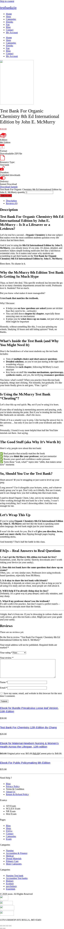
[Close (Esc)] (10, 925)
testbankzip (8, 7)
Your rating (6, 652)
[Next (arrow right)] (4, 928)
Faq (8, 24)
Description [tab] (11, 200)
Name (3, 682)
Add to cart (6, 195)
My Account (12, 32)
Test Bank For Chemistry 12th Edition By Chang (28, 727)
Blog (8, 27)
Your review (6, 658)
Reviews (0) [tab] (11, 203)
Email (3, 687)
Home (9, 14)
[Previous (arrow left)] (1, 928)
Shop (8, 16)
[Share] (7, 925)
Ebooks (9, 22)
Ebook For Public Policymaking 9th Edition (25, 762)
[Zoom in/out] (1, 925)
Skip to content (7, 1)
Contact (9, 30)
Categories (11, 19)
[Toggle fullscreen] (4, 925)
